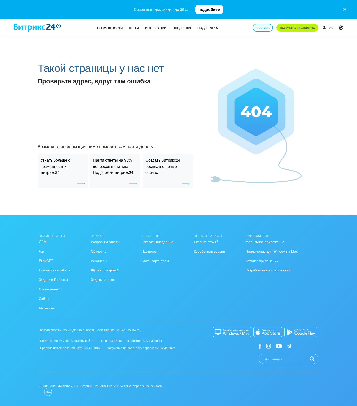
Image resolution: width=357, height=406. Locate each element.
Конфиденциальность (79, 330)
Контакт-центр (50, 288)
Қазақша (263, 28)
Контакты (134, 330)
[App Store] (267, 332)
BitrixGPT (46, 260)
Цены (134, 28)
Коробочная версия (209, 251)
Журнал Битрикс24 (106, 269)
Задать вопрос (102, 279)
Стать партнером (155, 260)
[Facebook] (260, 346)
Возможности (110, 28)
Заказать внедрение (157, 241)
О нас (121, 330)
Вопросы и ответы (105, 241)
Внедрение (182, 28)
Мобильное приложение (265, 241)
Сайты (44, 298)
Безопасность (50, 330)
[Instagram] (268, 346)
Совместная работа (54, 269)
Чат (41, 251)
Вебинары (99, 260)
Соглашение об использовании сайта (67, 340)
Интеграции (155, 28)
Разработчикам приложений (268, 269)
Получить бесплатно (297, 28)
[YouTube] (279, 346)
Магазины (47, 307)
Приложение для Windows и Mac (272, 251)
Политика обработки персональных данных (131, 340)
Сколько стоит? (206, 241)
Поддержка (207, 28)
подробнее (209, 9)
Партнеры (149, 251)
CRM (43, 241)
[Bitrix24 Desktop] (232, 332)
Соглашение (106, 330)
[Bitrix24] (37, 28)
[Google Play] (300, 332)
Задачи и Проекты (53, 279)
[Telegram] (289, 346)
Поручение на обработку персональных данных (141, 348)
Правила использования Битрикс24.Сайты (70, 348)
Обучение (99, 251)
